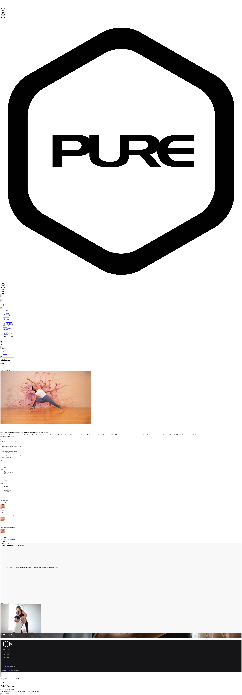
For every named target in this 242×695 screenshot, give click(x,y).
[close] (1, 295)
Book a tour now (7, 668)
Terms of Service (4, 338)
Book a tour (3, 637)
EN (3, 304)
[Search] (2, 300)
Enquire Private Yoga (5, 603)
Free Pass (5, 354)
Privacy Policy (11, 338)
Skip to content (3, 5)
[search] (18, 678)
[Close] (1, 675)
